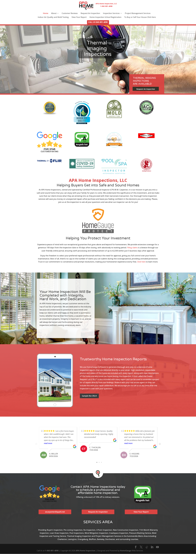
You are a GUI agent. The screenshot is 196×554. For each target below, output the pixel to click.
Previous (36, 444)
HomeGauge (125, 550)
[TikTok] (147, 547)
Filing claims (132, 247)
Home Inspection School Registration (105, 17)
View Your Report (79, 17)
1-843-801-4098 (51, 550)
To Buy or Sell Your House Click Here (140, 17)
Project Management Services (138, 13)
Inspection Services (111, 13)
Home (45, 13)
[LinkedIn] (152, 547)
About (53, 13)
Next (160, 444)
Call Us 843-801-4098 (98, 22)
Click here (141, 261)
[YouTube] (157, 547)
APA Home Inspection (85, 550)
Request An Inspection (90, 13)
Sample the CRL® (89, 396)
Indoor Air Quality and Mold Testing (53, 17)
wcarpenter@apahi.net (55, 512)
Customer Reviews (70, 13)
